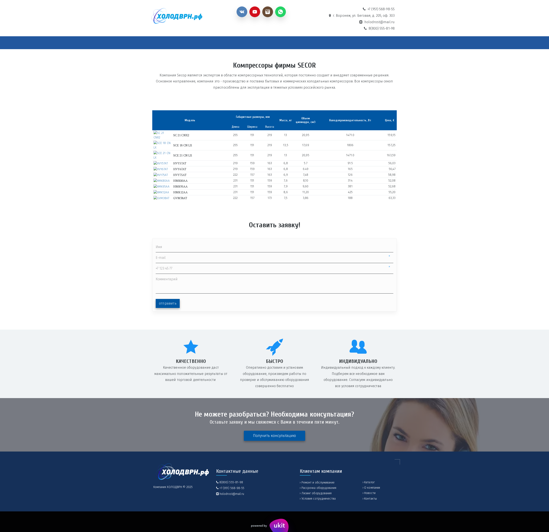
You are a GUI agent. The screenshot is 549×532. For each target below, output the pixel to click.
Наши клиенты (333, 43)
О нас (235, 43)
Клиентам (300, 43)
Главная (165, 43)
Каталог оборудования (199, 43)
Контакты (360, 43)
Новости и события (268, 43)
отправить (167, 303)
